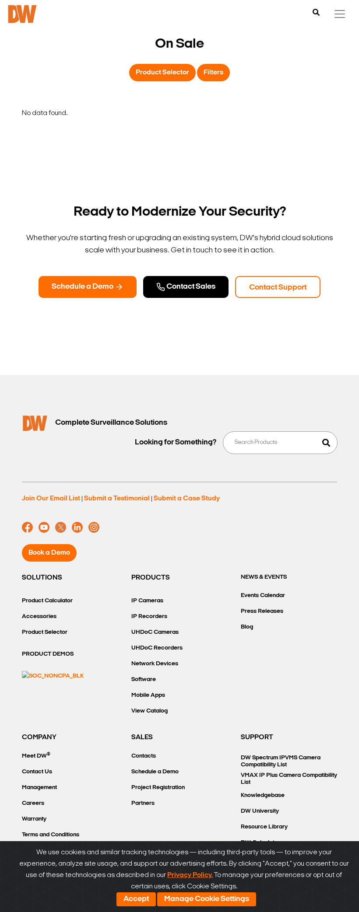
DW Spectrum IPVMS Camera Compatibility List (280, 761)
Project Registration (158, 787)
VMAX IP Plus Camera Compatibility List (289, 779)
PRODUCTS (150, 577)
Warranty (34, 819)
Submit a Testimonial (117, 498)
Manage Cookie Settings (206, 899)
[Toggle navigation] (339, 14)
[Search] (316, 13)
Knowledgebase (263, 795)
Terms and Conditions (50, 835)
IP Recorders (149, 616)
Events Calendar (263, 595)
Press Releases (262, 611)
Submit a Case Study (187, 498)
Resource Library (264, 827)
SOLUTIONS (42, 577)
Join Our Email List (51, 498)
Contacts (143, 756)
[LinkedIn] (77, 527)
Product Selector (162, 72)
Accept (136, 899)
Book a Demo (49, 552)
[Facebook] (27, 527)
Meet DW (36, 755)
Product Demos (48, 654)
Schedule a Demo (83, 287)
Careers (33, 803)
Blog (247, 627)
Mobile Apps (148, 695)
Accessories (39, 616)
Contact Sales (190, 287)
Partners (143, 803)
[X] (60, 527)
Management (39, 787)
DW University (260, 811)
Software (143, 679)
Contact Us (37, 772)
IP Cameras (147, 601)
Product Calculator (47, 601)
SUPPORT (257, 737)
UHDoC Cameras (155, 632)
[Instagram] (93, 527)
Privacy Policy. (190, 875)
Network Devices (154, 663)
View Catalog (149, 711)
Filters (213, 72)
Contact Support (277, 288)
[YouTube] (44, 527)
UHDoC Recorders (157, 648)
